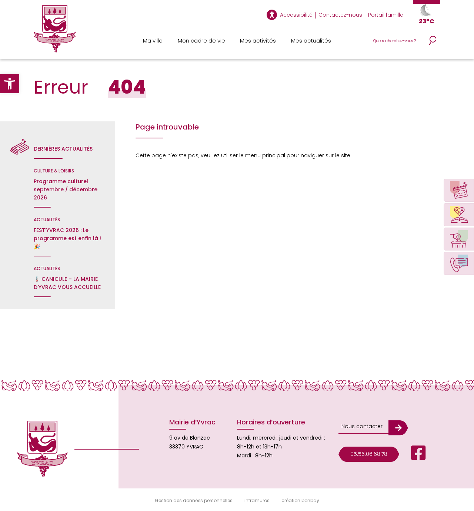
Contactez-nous (340, 15)
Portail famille (385, 15)
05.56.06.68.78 (368, 454)
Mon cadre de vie (201, 40)
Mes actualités (311, 40)
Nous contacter (362, 426)
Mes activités (258, 40)
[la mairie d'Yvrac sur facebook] (412, 454)
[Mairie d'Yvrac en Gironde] (55, 32)
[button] (9, 83)
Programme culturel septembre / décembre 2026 (65, 189)
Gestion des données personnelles (194, 500)
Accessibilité (296, 15)
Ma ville (153, 40)
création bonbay (300, 500)
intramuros (257, 500)
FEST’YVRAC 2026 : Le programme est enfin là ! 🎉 (67, 238)
